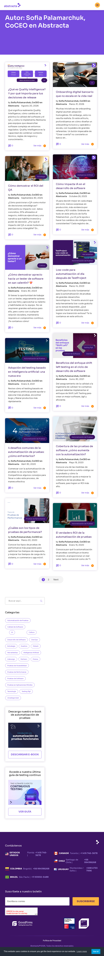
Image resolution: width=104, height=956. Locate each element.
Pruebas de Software (15, 678)
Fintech (35, 646)
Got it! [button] (96, 951)
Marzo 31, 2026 (76, 104)
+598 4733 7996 (92, 869)
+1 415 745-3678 (41, 854)
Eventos (24, 646)
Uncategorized (13, 698)
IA (44, 80)
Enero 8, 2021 (28, 384)
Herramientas (87, 254)
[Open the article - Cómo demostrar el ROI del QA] (27, 168)
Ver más (39, 145)
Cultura (42, 265)
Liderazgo (11, 659)
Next (55, 579)
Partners (24, 659)
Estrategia (41, 177)
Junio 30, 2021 (76, 379)
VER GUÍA (25, 811)
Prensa (35, 659)
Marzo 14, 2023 (76, 286)
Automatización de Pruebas (82, 261)
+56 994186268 (90, 861)
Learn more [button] (82, 951)
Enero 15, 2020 (76, 545)
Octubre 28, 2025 (78, 196)
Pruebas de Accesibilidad (17, 666)
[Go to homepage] (12, 5)
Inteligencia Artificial (85, 175)
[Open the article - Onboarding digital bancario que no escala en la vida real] (75, 74)
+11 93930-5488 (40, 877)
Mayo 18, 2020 (76, 462)
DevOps (89, 354)
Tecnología (11, 691)
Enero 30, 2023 (29, 291)
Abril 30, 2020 (28, 464)
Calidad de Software (72, 354)
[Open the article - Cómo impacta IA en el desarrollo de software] (75, 166)
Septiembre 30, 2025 (32, 198)
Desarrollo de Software (16, 640)
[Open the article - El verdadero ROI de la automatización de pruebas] (75, 515)
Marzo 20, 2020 (29, 540)
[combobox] (97, 5)
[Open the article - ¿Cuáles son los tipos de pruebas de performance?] (27, 510)
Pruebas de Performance (35, 519)
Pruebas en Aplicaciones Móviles (19, 685)
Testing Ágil (88, 347)
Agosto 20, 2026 (30, 105)
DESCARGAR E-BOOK (25, 754)
